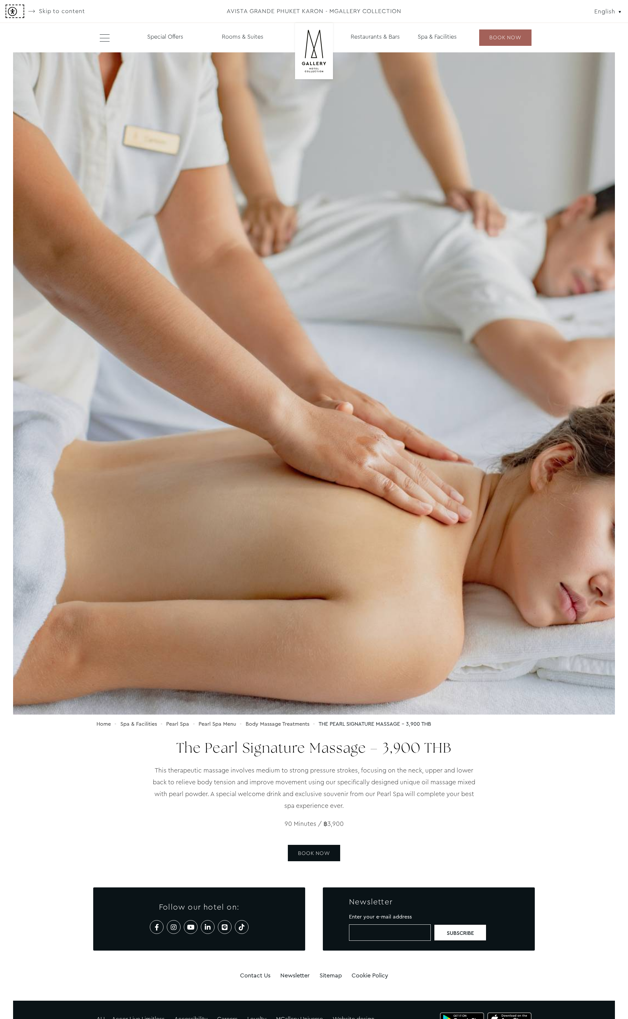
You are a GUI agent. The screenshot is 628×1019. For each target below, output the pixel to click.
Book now (505, 37)
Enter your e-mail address (380, 916)
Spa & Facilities (437, 36)
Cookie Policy (370, 975)
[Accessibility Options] (15, 11)
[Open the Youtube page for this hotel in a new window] (191, 927)
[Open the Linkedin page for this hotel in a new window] (208, 927)
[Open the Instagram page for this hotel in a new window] (174, 927)
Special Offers (165, 36)
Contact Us (255, 975)
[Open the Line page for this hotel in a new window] (225, 927)
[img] (314, 51)
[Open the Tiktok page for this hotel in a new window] (242, 927)
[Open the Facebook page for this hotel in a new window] (157, 927)
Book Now (314, 853)
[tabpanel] (314, 383)
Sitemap (331, 975)
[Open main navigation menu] (104, 37)
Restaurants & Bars (375, 36)
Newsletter (295, 975)
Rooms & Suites (242, 36)
